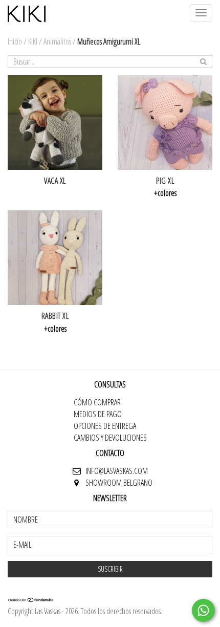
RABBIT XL (55, 315)
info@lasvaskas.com (116, 471)
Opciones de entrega (105, 425)
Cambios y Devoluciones (110, 437)
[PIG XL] (165, 122)
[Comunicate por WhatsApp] (203, 610)
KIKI (32, 41)
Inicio (15, 41)
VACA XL (55, 180)
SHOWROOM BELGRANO (118, 482)
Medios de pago (98, 414)
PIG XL (165, 180)
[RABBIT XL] (55, 257)
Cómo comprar (97, 402)
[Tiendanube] (31, 599)
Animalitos (57, 41)
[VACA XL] (55, 122)
